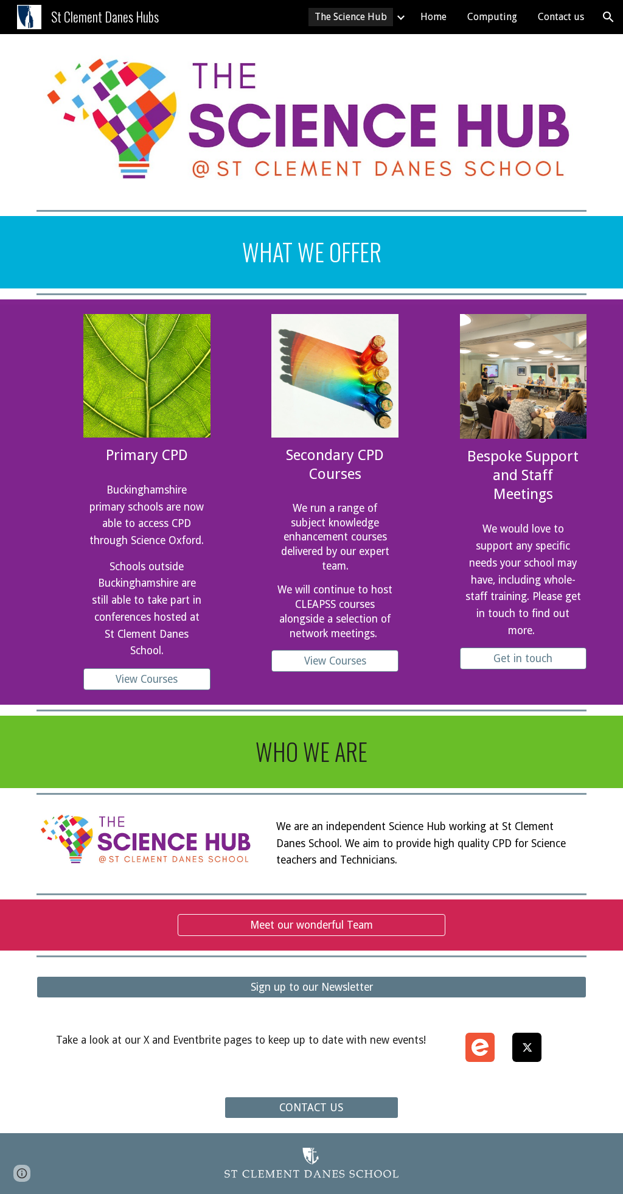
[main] (312, 252)
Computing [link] (492, 17)
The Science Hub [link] (351, 17)
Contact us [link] (561, 17)
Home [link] (433, 17)
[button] (608, 17)
